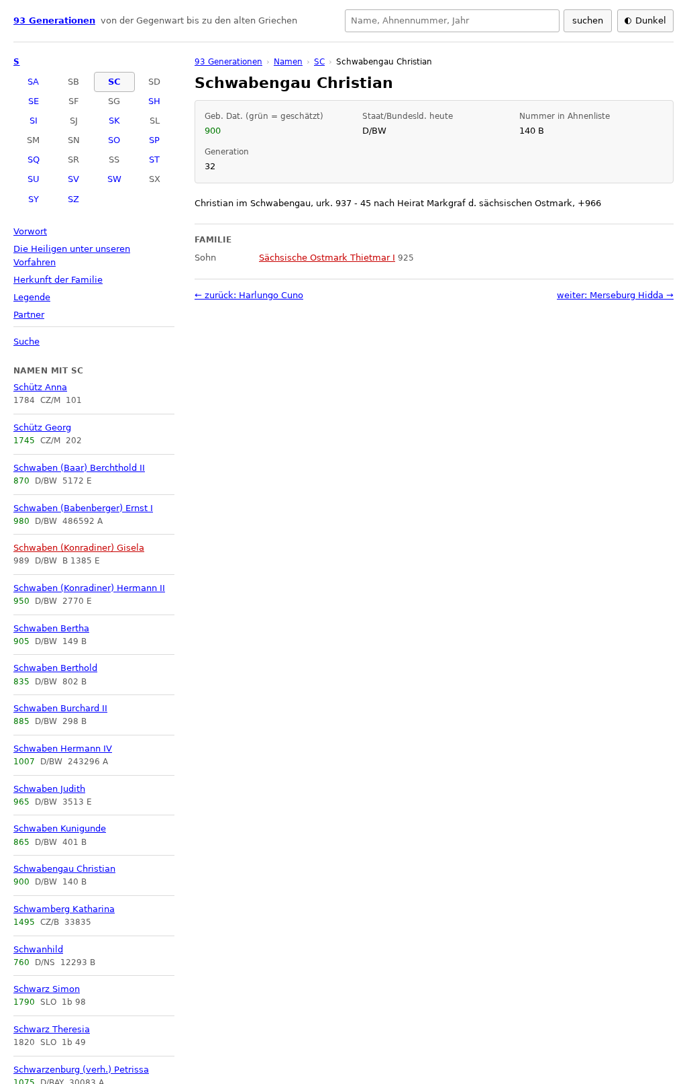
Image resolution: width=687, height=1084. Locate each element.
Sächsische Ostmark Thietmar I (327, 258)
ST (154, 159)
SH (154, 101)
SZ (73, 199)
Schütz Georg (42, 427)
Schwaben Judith (49, 789)
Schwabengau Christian (64, 869)
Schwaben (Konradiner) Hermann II (89, 588)
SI (34, 121)
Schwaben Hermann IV (62, 748)
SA (33, 82)
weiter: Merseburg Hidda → (615, 295)
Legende (31, 297)
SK (114, 121)
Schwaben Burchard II (60, 708)
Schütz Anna (40, 387)
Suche (26, 341)
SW (114, 179)
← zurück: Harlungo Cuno (249, 295)
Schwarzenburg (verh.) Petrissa (81, 1070)
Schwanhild (38, 949)
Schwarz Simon (46, 989)
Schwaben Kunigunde (59, 828)
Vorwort (30, 231)
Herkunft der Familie (58, 280)
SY (33, 199)
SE (33, 101)
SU (34, 179)
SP (154, 140)
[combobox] (452, 20)
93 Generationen (54, 20)
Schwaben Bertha (51, 628)
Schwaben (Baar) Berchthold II (79, 468)
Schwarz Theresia (51, 1029)
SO (114, 140)
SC (114, 82)
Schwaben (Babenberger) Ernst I (83, 508)
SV (73, 179)
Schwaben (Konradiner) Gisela (78, 548)
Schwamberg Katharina (64, 909)
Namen (288, 61)
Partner (28, 315)
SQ (34, 159)
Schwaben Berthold (55, 668)
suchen (587, 20)
